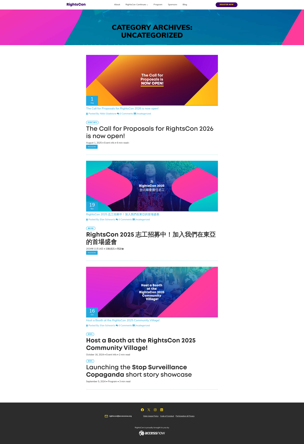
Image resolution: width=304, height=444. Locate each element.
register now (226, 4)
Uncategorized (143, 114)
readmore (92, 146)
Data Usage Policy (151, 416)
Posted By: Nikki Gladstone (102, 114)
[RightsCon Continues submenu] (147, 4)
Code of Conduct (167, 416)
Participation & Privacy (185, 416)
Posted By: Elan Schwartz (101, 219)
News (90, 334)
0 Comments (126, 114)
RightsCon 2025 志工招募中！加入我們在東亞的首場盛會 (122, 214)
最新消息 (91, 228)
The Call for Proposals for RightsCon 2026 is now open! (122, 108)
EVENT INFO (92, 122)
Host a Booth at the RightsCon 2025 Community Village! (123, 320)
